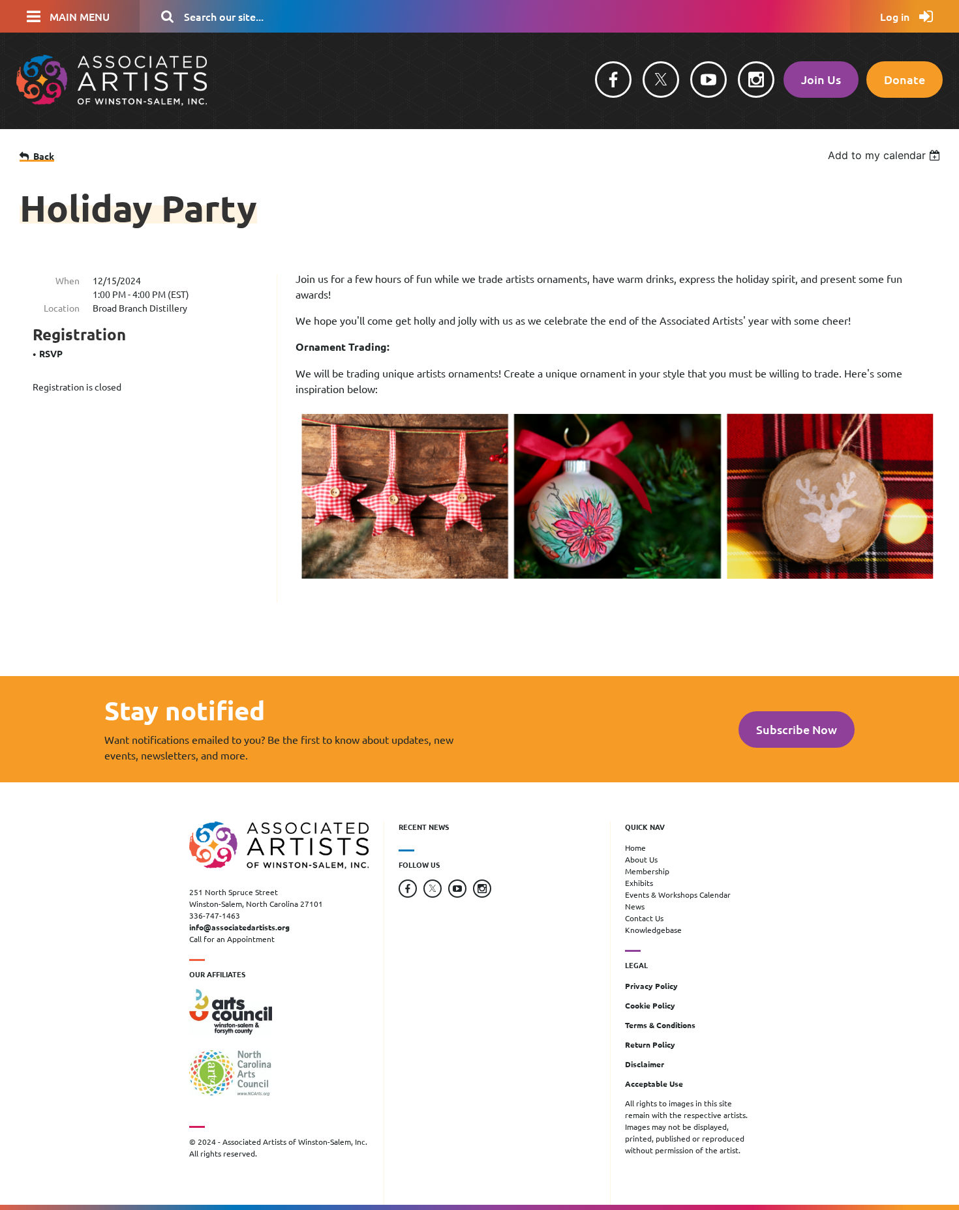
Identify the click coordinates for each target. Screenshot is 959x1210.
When (67, 280)
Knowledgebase (653, 929)
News (635, 906)
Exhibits (639, 883)
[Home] (111, 101)
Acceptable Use (654, 1083)
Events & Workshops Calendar (678, 894)
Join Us (821, 79)
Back (43, 156)
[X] (661, 79)
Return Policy (650, 1044)
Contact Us (644, 918)
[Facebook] (613, 79)
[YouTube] (708, 79)
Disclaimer (644, 1064)
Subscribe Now (796, 729)
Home (635, 847)
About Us (641, 859)
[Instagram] (756, 79)
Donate (904, 79)
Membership (647, 871)
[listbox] (885, 155)
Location (62, 308)
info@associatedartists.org (239, 927)
